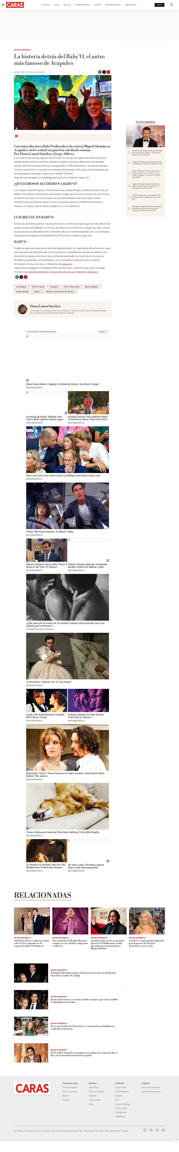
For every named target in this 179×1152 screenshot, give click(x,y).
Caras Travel (131, 5)
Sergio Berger (22, 292)
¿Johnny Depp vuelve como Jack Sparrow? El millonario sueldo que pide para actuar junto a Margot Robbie (107, 944)
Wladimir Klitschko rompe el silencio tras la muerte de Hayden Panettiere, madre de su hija (83, 974)
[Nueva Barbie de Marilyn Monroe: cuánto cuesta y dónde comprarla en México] (70, 921)
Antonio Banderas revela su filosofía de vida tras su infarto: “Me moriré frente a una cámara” (147, 153)
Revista (159, 5)
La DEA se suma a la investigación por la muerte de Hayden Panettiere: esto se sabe (146, 943)
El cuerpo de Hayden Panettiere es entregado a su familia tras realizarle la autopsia (83, 1027)
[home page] (15, 5)
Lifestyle (46, 5)
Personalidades (113, 5)
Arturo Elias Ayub (72, 287)
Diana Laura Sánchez (37, 72)
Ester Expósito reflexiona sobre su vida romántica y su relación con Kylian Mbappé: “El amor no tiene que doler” (146, 174)
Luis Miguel (21, 287)
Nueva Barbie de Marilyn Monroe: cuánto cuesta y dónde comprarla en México (70, 943)
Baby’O (37, 292)
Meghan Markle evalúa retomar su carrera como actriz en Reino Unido (147, 163)
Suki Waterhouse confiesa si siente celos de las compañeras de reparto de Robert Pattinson (31, 943)
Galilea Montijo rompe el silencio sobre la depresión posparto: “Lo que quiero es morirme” (145, 186)
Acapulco (67, 264)
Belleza (67, 5)
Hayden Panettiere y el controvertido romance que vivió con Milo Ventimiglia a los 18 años (84, 1001)
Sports (97, 5)
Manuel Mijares (92, 287)
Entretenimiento (82, 5)
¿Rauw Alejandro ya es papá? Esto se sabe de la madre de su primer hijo (146, 197)
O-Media (119, 1083)
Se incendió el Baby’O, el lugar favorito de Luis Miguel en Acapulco (61, 272)
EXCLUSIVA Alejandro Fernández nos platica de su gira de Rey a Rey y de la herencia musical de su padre (84, 1054)
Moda (56, 5)
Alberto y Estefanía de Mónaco (60, 292)
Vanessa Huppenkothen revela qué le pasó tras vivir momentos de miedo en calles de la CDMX (147, 208)
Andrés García (38, 287)
